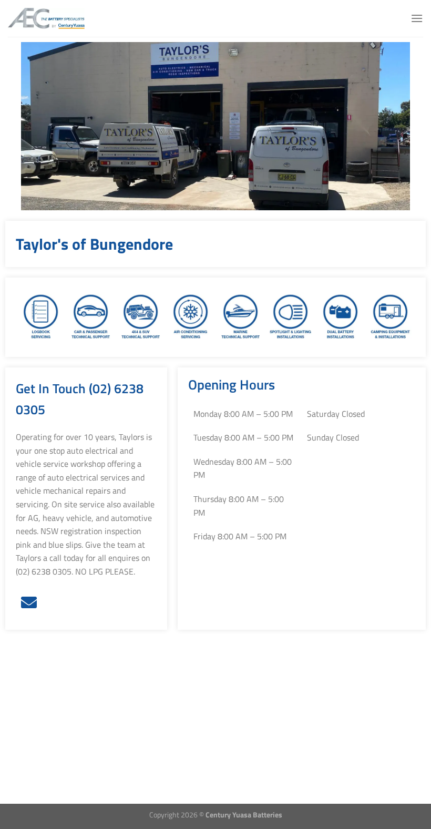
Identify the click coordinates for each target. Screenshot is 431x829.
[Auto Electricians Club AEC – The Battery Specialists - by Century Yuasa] (60, 18)
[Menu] (417, 18)
